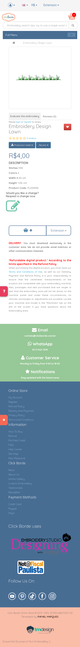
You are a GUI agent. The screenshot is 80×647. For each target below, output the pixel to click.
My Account (15, 397)
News (11, 470)
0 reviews (31, 138)
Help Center (15, 449)
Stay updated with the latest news (40, 377)
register (28, 121)
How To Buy (15, 431)
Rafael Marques (48, 616)
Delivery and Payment (21, 410)
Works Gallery (16, 479)
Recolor (42, 145)
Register (12, 402)
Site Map (13, 453)
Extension (50, 5)
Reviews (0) (49, 116)
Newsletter (14, 492)
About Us (13, 474)
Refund (12, 436)
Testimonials (15, 488)
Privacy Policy (16, 415)
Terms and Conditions (20, 419)
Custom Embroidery (20, 483)
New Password (16, 458)
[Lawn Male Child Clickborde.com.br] (40, 78)
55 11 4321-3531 (40, 349)
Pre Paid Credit (16, 440)
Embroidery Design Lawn (37, 42)
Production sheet (22, 145)
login (18, 121)
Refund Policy (16, 406)
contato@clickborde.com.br (40, 335)
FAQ (11, 445)
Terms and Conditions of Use (25, 271)
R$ (33, 5)
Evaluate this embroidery (24, 116)
